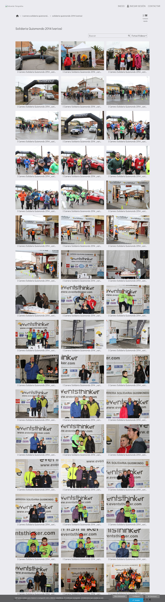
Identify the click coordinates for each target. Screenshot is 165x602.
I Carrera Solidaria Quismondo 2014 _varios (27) (128, 350)
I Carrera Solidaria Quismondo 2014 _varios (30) (128, 385)
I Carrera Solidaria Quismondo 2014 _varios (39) (128, 489)
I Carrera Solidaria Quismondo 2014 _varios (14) (82, 211)
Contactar (154, 6)
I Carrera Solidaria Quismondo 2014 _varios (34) (37, 454)
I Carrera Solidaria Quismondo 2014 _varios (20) (82, 280)
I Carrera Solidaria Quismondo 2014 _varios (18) (82, 246)
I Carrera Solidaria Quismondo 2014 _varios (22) (37, 315)
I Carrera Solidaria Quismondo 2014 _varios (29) (82, 385)
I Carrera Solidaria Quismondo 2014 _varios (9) (128, 141)
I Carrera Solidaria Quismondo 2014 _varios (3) (128, 72)
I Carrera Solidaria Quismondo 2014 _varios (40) (37, 524)
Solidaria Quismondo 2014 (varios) (67, 15)
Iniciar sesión (138, 6)
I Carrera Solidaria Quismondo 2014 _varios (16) (37, 246)
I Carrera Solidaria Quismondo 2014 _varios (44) (82, 559)
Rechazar (153, 596)
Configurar (136, 596)
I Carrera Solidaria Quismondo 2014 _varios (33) (128, 420)
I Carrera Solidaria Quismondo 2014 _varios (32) (82, 420)
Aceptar (137, 600)
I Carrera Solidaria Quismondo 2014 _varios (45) (128, 559)
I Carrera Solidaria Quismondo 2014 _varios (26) (82, 350)
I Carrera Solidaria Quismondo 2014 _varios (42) (128, 524)
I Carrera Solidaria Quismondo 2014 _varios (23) (82, 315)
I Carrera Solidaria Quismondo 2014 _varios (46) (37, 594)
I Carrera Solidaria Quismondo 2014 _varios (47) (82, 594)
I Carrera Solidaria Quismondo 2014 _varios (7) (37, 141)
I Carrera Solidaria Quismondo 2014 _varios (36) (128, 454)
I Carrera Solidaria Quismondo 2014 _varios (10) (37, 176)
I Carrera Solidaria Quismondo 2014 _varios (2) (82, 72)
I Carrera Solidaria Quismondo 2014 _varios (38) (82, 489)
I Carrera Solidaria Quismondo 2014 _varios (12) (128, 176)
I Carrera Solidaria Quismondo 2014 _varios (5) (82, 106)
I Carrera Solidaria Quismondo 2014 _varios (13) (37, 211)
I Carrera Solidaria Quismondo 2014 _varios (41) (82, 524)
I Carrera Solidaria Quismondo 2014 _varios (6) (128, 106)
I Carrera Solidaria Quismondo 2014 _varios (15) (128, 211)
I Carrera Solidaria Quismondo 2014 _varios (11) (82, 176)
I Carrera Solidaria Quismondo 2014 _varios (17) (128, 246)
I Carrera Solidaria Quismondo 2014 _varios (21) (128, 280)
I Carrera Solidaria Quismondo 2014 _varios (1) (37, 72)
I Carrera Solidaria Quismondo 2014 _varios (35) (82, 454)
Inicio (121, 6)
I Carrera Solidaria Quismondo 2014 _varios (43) (37, 559)
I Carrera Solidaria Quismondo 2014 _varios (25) (37, 350)
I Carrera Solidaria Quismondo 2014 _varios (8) (82, 141)
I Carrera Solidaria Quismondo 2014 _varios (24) (128, 315)
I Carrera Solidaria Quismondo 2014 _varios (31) (37, 420)
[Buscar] (129, 36)
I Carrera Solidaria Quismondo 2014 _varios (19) (37, 280)
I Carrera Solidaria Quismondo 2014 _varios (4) (37, 106)
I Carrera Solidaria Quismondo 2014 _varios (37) (37, 489)
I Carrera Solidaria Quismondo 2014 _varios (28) (37, 385)
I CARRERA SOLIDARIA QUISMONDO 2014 (35, 15)
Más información (119, 596)
